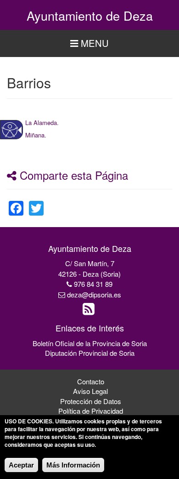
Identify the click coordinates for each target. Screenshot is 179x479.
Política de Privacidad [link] (90, 411)
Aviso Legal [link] (90, 391)
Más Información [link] (73, 465)
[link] (42, 122)
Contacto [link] (90, 381)
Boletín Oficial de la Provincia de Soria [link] (90, 343)
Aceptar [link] (21, 465)
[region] (89, 43)
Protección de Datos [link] (90, 401)
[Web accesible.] (9, 129)
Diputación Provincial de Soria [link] (89, 353)
